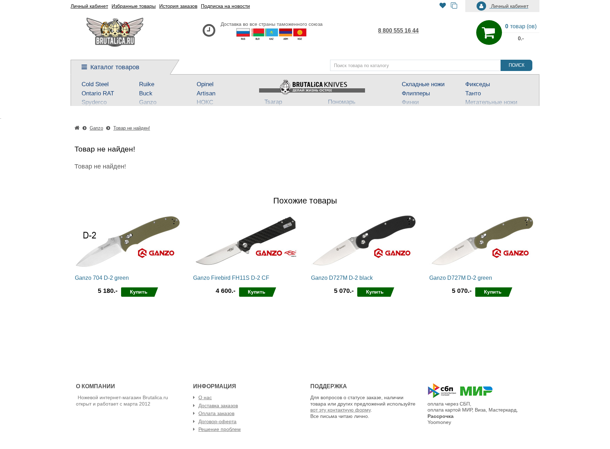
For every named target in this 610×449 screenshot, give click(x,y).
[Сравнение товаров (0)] (454, 6)
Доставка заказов (218, 405)
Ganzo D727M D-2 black (342, 278)
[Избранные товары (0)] (442, 6)
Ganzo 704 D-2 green (102, 278)
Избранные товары (134, 6)
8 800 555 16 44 (398, 31)
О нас (205, 397)
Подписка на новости (225, 6)
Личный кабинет (89, 6)
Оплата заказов (216, 413)
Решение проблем (219, 429)
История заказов (178, 6)
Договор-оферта (217, 421)
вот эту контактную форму (340, 410)
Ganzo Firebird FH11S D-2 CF (231, 278)
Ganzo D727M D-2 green (460, 278)
